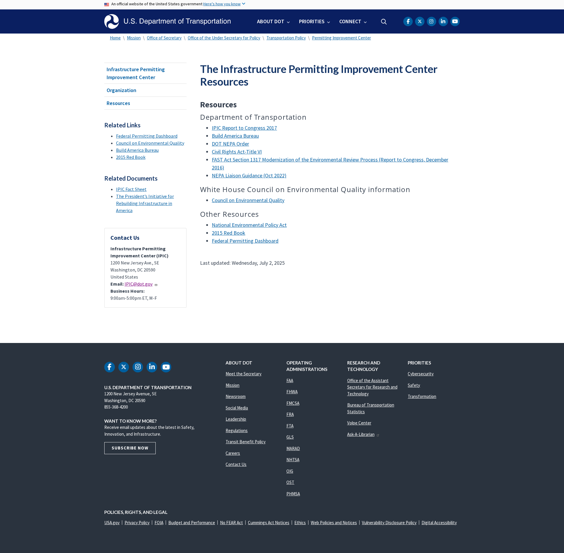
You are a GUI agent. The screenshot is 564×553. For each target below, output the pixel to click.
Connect (350, 21)
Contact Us (236, 464)
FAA (289, 380)
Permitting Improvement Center (341, 38)
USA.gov (112, 522)
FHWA (292, 391)
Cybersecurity (421, 374)
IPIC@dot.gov (138, 284)
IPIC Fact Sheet (131, 189)
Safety (414, 385)
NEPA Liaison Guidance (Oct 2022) (249, 175)
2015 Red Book (130, 157)
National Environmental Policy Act (249, 224)
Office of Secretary (164, 38)
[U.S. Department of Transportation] (167, 21)
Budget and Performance (191, 522)
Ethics (300, 522)
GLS (290, 437)
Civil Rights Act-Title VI (237, 151)
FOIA (159, 522)
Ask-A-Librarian (361, 434)
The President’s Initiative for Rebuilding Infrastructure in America (145, 203)
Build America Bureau (137, 150)
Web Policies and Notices (334, 522)
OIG (289, 471)
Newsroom (236, 396)
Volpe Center (359, 423)
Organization (121, 90)
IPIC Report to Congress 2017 (244, 127)
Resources (118, 103)
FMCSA (292, 403)
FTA (289, 426)
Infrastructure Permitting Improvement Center (136, 73)
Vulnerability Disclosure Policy (389, 522)
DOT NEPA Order (230, 143)
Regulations (237, 430)
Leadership (236, 419)
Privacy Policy (137, 522)
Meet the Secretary (243, 374)
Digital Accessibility (439, 522)
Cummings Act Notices (268, 522)
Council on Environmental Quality (150, 143)
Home (115, 38)
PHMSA (293, 494)
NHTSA (292, 459)
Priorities (312, 21)
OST (290, 482)
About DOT (270, 21)
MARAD (293, 448)
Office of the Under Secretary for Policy (224, 38)
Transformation (422, 396)
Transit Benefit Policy (246, 441)
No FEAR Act (231, 522)
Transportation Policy (286, 38)
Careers (233, 453)
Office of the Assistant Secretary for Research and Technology (372, 387)
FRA (290, 414)
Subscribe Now (130, 448)
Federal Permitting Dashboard (146, 136)
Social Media (237, 408)
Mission (134, 38)
